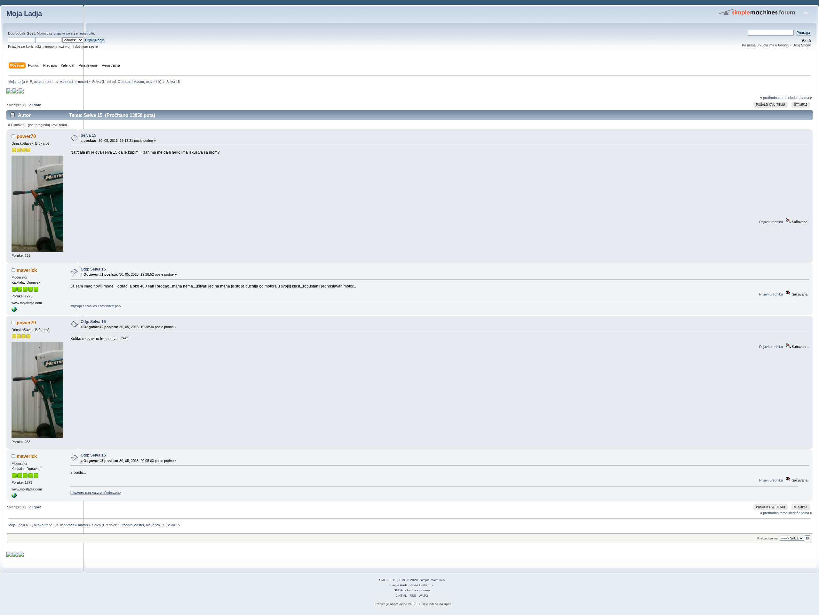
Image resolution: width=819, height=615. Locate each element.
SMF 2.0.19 (387, 580)
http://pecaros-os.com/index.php (95, 306)
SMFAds (400, 590)
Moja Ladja (24, 14)
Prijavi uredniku (771, 222)
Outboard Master (131, 82)
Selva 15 (88, 135)
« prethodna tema (773, 98)
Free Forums (421, 590)
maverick (153, 82)
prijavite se (61, 33)
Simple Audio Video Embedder (411, 585)
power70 (26, 136)
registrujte (86, 33)
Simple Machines (432, 580)
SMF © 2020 (408, 580)
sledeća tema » (800, 98)
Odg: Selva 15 (93, 269)
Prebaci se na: (768, 538)
